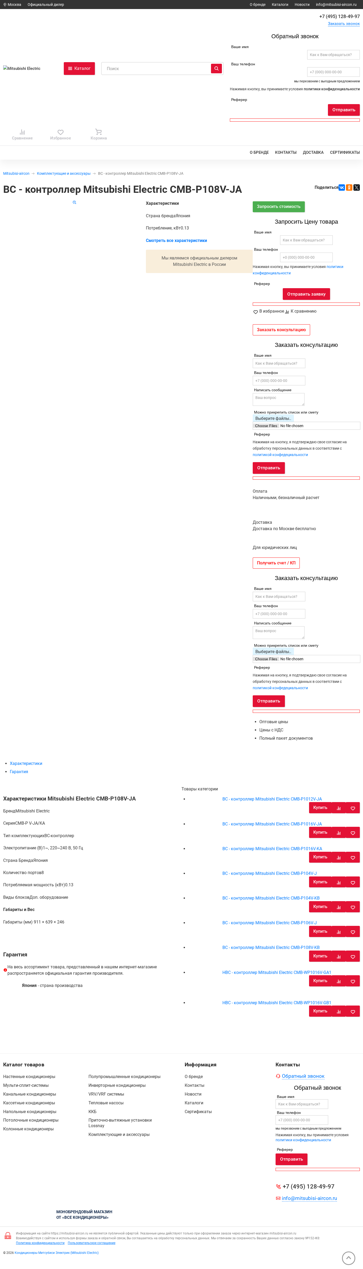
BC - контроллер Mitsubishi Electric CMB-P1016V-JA (272, 824)
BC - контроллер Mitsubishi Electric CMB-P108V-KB (271, 947)
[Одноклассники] (349, 187)
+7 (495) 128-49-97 (339, 16)
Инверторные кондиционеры (117, 1085)
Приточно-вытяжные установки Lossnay (120, 1123)
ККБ (92, 1111)
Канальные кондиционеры (29, 1094)
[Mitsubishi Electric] (24, 68)
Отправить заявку (306, 294)
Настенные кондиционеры (29, 1076)
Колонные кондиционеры (28, 1128)
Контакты (286, 152)
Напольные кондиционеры (29, 1111)
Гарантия (19, 771)
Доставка (313, 152)
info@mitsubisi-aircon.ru (336, 4)
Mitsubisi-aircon (16, 173)
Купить (320, 807)
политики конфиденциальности (332, 89)
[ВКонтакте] (342, 187)
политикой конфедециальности (280, 455)
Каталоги (280, 4)
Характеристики (26, 763)
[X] (356, 187)
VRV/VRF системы (106, 1094)
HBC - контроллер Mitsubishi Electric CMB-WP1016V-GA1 (276, 972)
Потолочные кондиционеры (30, 1120)
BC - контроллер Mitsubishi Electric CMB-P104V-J (269, 873)
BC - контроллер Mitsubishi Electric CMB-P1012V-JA (272, 799)
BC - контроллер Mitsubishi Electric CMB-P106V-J (269, 922)
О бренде (257, 4)
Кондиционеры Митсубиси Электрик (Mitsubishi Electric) (57, 1253)
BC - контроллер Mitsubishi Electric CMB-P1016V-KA (272, 848)
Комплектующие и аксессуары (64, 173)
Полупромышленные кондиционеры (124, 1076)
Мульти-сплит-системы (26, 1085)
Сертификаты (345, 152)
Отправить (343, 110)
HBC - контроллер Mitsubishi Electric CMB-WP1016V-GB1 (276, 1002)
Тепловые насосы (106, 1102)
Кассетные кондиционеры (29, 1102)
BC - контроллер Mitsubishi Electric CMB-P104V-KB (271, 898)
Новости (302, 4)
